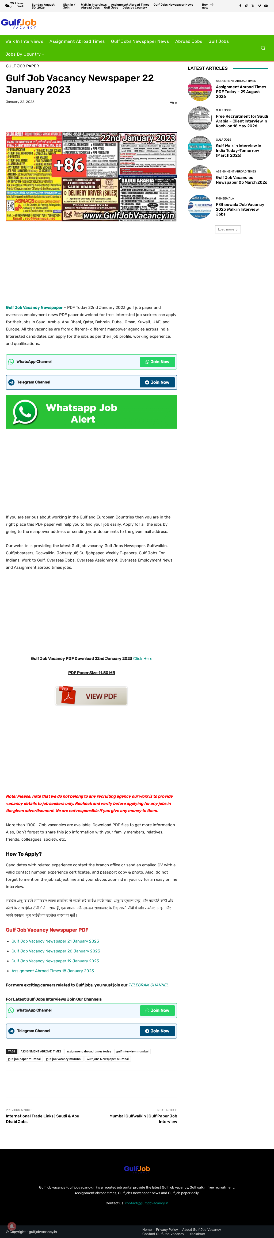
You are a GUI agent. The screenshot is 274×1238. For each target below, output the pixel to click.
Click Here (142, 658)
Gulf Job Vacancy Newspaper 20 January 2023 (56, 951)
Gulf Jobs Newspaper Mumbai (108, 1059)
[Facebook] (240, 6)
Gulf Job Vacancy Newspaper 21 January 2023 (55, 941)
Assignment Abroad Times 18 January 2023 (53, 970)
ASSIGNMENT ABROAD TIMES (41, 1051)
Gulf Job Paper (22, 66)
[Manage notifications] (11, 1226)
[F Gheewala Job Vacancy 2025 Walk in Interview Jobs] (200, 207)
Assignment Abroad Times (236, 80)
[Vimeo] (259, 6)
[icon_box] (208, 6)
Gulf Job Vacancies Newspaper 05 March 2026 (241, 180)
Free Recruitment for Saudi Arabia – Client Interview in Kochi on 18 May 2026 (242, 121)
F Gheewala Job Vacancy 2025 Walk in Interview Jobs (240, 209)
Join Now (160, 361)
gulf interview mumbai (132, 1051)
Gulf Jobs (223, 110)
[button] (263, 48)
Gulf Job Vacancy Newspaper (34, 307)
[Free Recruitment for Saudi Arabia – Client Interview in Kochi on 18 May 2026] (200, 118)
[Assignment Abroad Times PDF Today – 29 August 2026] (200, 89)
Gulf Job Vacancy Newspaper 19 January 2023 (55, 961)
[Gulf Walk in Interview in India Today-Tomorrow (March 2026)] (200, 148)
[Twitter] (253, 6)
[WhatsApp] (110, 118)
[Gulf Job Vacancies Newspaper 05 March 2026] (200, 177)
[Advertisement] (91, 261)
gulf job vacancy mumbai (63, 1059)
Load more (226, 229)
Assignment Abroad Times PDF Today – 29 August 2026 (241, 91)
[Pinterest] (97, 118)
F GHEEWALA (225, 198)
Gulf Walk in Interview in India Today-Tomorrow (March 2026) (238, 150)
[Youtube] (266, 6)
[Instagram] (246, 6)
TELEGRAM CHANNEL (148, 985)
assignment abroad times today (89, 1051)
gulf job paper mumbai (24, 1059)
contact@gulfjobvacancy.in (146, 1203)
